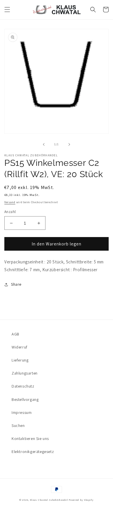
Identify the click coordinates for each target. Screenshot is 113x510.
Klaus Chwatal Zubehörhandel (49, 499)
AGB (15, 334)
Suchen (18, 425)
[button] (7, 9)
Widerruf (20, 347)
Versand (9, 202)
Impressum (22, 412)
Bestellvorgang (25, 399)
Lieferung (20, 360)
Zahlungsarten (25, 373)
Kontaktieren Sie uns (30, 438)
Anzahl (10, 211)
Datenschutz (23, 386)
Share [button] (16, 284)
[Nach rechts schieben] (69, 144)
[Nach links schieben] (43, 144)
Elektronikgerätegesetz (33, 451)
